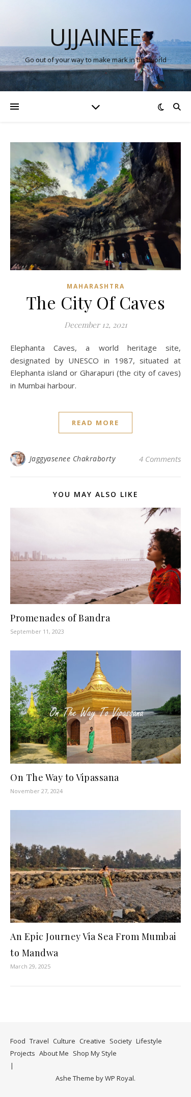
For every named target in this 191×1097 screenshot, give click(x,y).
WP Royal (119, 1078)
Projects (22, 1053)
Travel (39, 1041)
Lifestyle (149, 1041)
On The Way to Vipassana (64, 777)
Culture (64, 1041)
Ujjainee (95, 36)
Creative (92, 1041)
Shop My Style (95, 1053)
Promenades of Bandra (60, 618)
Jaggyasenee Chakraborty (73, 458)
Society (121, 1041)
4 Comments (160, 459)
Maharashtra (96, 286)
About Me (54, 1053)
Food (17, 1041)
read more (95, 422)
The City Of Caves (96, 302)
